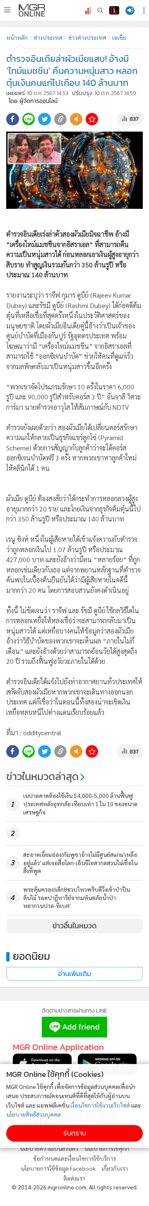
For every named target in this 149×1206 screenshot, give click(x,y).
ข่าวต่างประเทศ (87, 37)
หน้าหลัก (17, 37)
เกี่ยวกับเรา (115, 1168)
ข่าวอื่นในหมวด (75, 925)
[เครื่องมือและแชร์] (145, 10)
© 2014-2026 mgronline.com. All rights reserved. (75, 1187)
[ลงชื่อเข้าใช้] (130, 10)
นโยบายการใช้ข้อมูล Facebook (58, 1168)
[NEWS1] (114, 10)
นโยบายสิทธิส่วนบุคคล (33, 1114)
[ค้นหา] (100, 10)
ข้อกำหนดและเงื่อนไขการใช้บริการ (74, 1158)
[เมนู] (7, 10)
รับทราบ (74, 1133)
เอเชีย (119, 37)
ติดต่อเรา (74, 1178)
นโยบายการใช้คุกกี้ (106, 1148)
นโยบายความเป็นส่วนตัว (49, 1148)
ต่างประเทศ (48, 37)
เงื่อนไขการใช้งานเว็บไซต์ (100, 1105)
